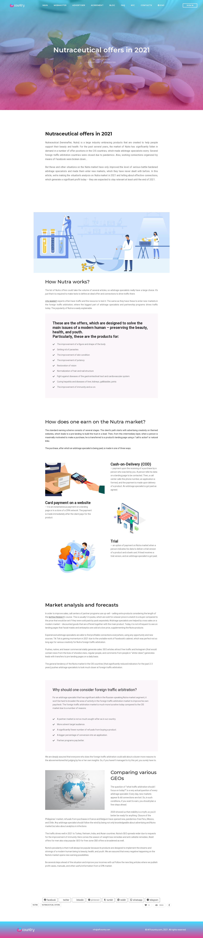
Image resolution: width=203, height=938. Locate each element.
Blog (112, 5)
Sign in (190, 5)
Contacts (146, 5)
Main (45, 5)
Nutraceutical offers (51, 905)
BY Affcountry (101, 59)
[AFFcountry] (17, 5)
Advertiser (78, 5)
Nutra (35, 905)
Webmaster (60, 5)
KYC (133, 5)
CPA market (51, 301)
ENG (162, 5)
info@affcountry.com (101, 930)
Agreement (97, 5)
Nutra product (56, 617)
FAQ (123, 5)
